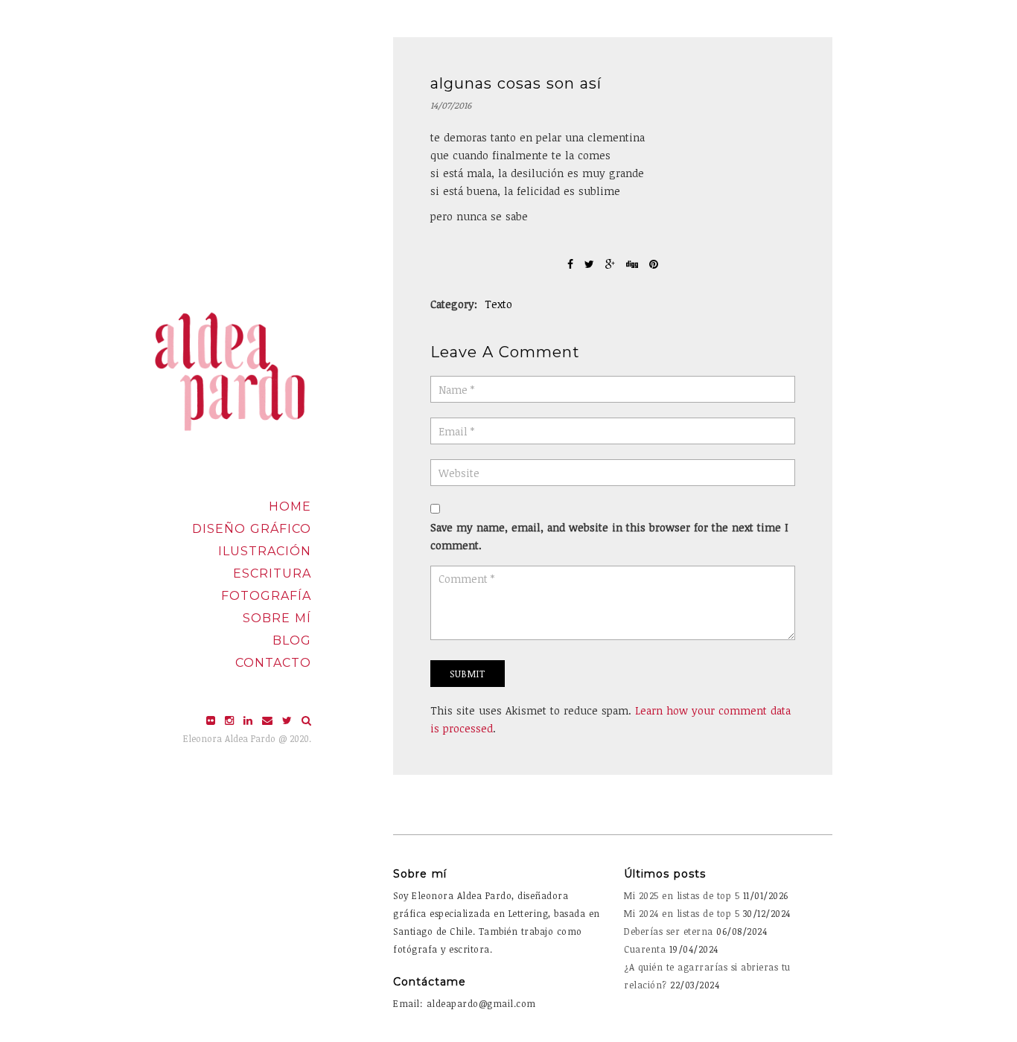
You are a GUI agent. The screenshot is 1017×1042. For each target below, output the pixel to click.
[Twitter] (289, 720)
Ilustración (264, 551)
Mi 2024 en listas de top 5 (681, 913)
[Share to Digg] (634, 264)
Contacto (273, 663)
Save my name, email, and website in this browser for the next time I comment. (609, 536)
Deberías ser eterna (668, 931)
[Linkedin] (249, 720)
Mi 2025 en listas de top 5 (681, 895)
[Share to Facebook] (572, 264)
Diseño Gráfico (251, 529)
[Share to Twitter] (591, 264)
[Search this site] (306, 720)
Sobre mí (277, 618)
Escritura (272, 573)
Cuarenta (645, 949)
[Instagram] (231, 720)
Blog (291, 640)
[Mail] (269, 720)
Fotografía (266, 596)
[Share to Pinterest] (653, 264)
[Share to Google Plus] (612, 264)
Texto (498, 304)
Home (290, 506)
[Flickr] (212, 720)
